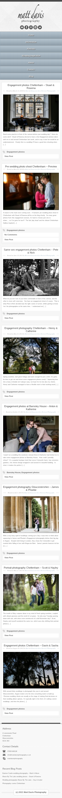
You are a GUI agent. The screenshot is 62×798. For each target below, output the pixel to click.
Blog (31, 76)
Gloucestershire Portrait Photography (43, 91)
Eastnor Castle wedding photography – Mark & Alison (20, 773)
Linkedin (35, 27)
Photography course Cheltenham (13, 783)
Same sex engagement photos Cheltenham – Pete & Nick (31, 251)
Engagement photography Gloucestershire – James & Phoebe (31, 488)
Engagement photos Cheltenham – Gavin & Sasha (31, 645)
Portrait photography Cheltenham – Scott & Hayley (31, 567)
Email (22, 27)
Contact (31, 69)
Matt (27, 91)
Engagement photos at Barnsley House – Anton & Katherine (31, 408)
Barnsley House (14, 472)
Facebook (26, 27)
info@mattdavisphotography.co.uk (19, 755)
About (31, 62)
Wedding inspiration (31, 55)
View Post (8, 156)
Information (31, 41)
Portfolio (31, 48)
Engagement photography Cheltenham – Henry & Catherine (31, 329)
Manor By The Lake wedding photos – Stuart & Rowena (21, 776)
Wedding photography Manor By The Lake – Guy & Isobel (22, 780)
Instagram (31, 27)
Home (31, 35)
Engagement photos (16, 152)
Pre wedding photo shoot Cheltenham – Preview (31, 166)
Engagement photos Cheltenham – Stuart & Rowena (31, 86)
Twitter (40, 27)
